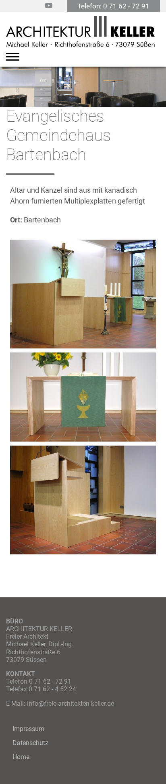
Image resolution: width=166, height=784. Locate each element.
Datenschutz (30, 743)
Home (20, 757)
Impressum (28, 729)
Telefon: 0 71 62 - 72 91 (113, 6)
